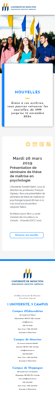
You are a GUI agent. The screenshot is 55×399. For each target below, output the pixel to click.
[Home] (19, 7)
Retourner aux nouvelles (26, 235)
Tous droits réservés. (27, 298)
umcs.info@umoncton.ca (27, 379)
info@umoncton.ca (27, 350)
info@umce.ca (27, 322)
